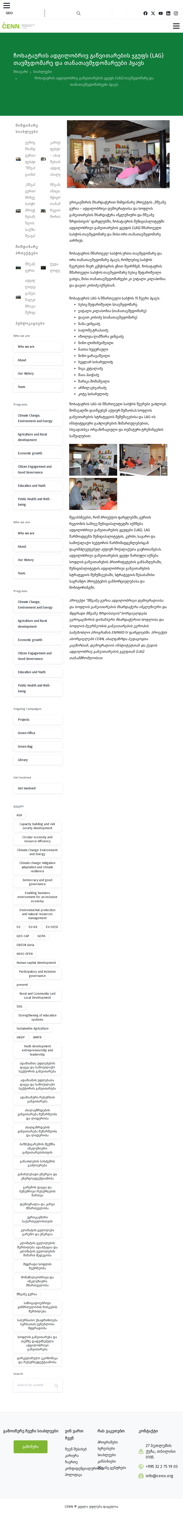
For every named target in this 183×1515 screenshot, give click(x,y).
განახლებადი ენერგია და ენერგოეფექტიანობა (37, 1176)
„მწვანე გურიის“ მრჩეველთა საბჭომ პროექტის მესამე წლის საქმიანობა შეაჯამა (35, 210)
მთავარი (20, 72)
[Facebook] (145, 13)
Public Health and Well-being (34, 502)
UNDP (21, 1037)
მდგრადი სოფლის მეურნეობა (37, 1266)
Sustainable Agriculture (33, 1028)
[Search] (78, 13)
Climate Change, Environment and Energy (35, 418)
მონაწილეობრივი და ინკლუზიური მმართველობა (37, 1281)
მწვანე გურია (27, 1294)
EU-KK (33, 927)
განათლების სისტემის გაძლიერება (37, 1163)
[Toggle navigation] (6, 5)
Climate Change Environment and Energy (37, 852)
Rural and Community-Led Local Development (37, 996)
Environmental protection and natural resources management (37, 914)
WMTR (37, 1037)
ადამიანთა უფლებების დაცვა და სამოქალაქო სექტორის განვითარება (37, 1067)
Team (21, 387)
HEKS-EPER (25, 954)
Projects (23, 720)
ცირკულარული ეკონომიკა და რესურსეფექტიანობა (37, 1360)
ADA (19, 815)
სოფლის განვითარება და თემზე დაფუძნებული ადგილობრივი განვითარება (37, 1343)
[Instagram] (176, 13)
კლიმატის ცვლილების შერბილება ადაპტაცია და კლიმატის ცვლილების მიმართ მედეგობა (37, 1249)
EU (18, 927)
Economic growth (30, 453)
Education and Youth (32, 486)
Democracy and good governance (37, 882)
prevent (22, 985)
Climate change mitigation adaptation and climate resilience (37, 867)
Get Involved (26, 788)
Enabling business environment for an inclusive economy (37, 897)
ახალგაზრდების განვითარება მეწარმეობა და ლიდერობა (37, 1131)
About (22, 360)
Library (23, 760)
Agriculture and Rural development (32, 437)
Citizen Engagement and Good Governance (35, 469)
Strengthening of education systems (37, 1017)
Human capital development (36, 963)
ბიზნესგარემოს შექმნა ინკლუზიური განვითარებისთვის (37, 1148)
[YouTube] (161, 13)
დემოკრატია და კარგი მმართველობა (37, 1206)
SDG (19, 1006)
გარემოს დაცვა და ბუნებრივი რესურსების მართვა (37, 1191)
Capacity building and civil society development (37, 826)
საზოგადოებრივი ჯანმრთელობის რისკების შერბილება (37, 1307)
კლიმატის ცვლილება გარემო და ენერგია (37, 1232)
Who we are (26, 347)
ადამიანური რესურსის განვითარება (37, 1099)
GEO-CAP (23, 936)
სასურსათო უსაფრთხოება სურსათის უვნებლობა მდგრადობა (37, 1324)
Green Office (26, 733)
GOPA (41, 936)
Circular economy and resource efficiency (37, 839)
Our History (26, 373)
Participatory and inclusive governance (37, 974)
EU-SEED (52, 927)
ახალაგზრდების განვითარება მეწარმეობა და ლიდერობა (37, 1114)
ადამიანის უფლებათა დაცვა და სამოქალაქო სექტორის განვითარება (37, 1084)
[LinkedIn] (168, 13)
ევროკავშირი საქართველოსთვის (37, 1219)
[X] (153, 13)
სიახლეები (42, 72)
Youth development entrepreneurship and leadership (37, 1050)
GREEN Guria (25, 945)
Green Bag (25, 747)
